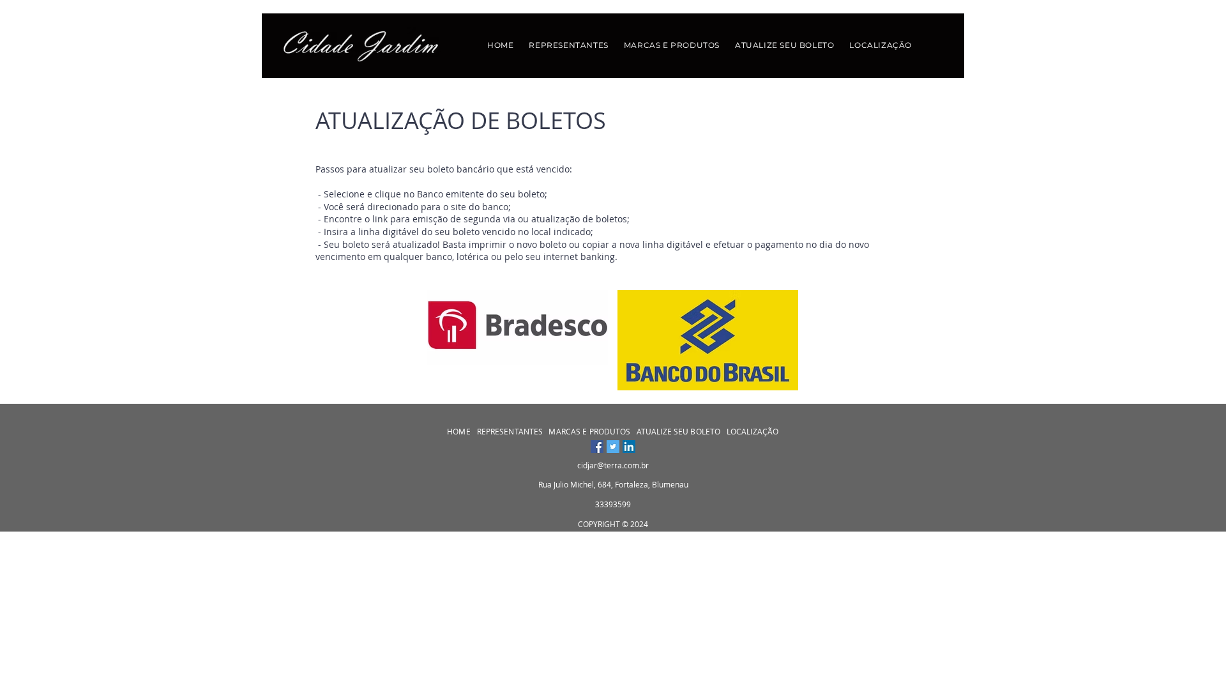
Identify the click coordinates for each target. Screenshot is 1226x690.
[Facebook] (597, 446)
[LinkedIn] (629, 446)
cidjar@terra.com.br (613, 465)
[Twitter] (613, 446)
